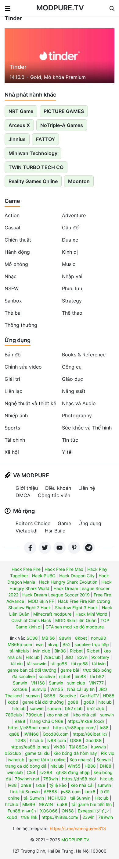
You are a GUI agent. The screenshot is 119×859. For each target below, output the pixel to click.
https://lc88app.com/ (74, 727)
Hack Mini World (91, 614)
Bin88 (60, 650)
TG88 (20, 740)
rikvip (53, 644)
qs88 (14, 734)
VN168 (38, 682)
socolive (47, 676)
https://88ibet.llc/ (90, 734)
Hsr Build (55, 531)
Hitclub (33, 657)
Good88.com (56, 734)
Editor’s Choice (33, 523)
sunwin (33, 695)
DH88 (105, 766)
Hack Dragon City (77, 575)
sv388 (45, 772)
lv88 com (56, 740)
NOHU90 (57, 798)
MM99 (28, 804)
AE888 (50, 791)
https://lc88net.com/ (28, 727)
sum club (76, 682)
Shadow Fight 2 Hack (29, 607)
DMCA (23, 495)
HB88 (90, 766)
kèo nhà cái (57, 714)
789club (13, 714)
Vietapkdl (27, 531)
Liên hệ (86, 488)
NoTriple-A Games (61, 125)
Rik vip (107, 753)
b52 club (74, 708)
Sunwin (20, 682)
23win (88, 817)
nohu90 (98, 638)
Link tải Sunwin (25, 791)
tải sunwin (36, 663)
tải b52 (97, 676)
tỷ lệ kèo (58, 785)
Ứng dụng (18, 340)
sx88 (40, 785)
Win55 (56, 689)
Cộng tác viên (54, 495)
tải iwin (99, 663)
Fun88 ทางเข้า (22, 810)
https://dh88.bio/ (79, 778)
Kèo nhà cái (81, 759)
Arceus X (19, 125)
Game (12, 201)
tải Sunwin (33, 798)
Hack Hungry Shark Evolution (68, 582)
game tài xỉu (37, 753)
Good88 (93, 740)
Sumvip (38, 689)
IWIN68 (31, 734)
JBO (69, 657)
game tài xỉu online (47, 759)
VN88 (59, 746)
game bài (69, 670)
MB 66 (48, 638)
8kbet (81, 638)
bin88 (80, 676)
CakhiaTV (89, 695)
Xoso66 (19, 689)
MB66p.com (20, 644)
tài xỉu (17, 663)
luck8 (90, 791)
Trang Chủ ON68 (46, 721)
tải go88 (58, 663)
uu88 (62, 804)
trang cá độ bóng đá (25, 766)
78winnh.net (27, 778)
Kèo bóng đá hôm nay (75, 753)
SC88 (32, 638)
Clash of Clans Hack (31, 620)
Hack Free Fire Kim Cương (84, 601)
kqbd (13, 702)
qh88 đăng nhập (73, 772)
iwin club (41, 650)
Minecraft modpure (52, 614)
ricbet (64, 676)
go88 (73, 702)
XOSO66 (49, 810)
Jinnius (17, 139)
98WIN (46, 804)
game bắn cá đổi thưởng (31, 670)
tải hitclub (19, 650)
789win (50, 778)
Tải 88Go (78, 746)
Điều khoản (58, 488)
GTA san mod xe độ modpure (74, 626)
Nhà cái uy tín (81, 689)
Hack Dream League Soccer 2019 (56, 594)
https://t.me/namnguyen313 (78, 828)
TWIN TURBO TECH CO (36, 167)
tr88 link (29, 817)
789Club (52, 657)
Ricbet (76, 650)
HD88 (108, 695)
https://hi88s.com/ (59, 817)
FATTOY (45, 139)
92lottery (100, 657)
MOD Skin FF (41, 601)
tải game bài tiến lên (91, 804)
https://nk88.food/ (85, 721)
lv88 (12, 785)
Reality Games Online (33, 181)
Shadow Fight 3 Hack (76, 607)
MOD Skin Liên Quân (75, 620)
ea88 (20, 721)
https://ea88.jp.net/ (29, 746)
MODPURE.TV (60, 7)
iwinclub (16, 759)
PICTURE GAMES (64, 111)
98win (65, 638)
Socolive (67, 695)
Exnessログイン (93, 810)
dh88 (26, 785)
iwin (40, 644)
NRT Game (21, 111)
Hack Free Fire (26, 569)
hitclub (105, 702)
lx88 (104, 727)
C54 (31, 772)
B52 (66, 644)
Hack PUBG (43, 575)
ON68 (68, 810)
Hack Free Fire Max (64, 569)
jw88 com (71, 791)
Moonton (79, 181)
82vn (82, 657)
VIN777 (96, 682)
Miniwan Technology (33, 153)
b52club (13, 753)
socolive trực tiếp (91, 644)
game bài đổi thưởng (43, 702)
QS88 (49, 695)
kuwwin (98, 746)
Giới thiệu (27, 488)
